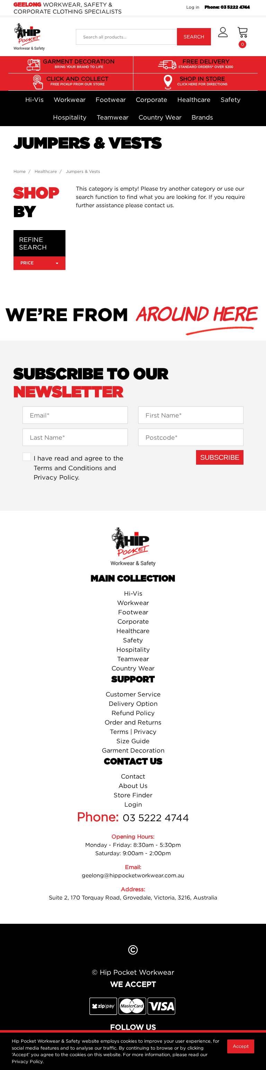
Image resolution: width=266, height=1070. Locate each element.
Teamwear (112, 117)
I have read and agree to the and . (78, 468)
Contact (133, 776)
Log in (192, 7)
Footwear (111, 99)
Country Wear (160, 117)
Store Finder (133, 795)
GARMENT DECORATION (79, 63)
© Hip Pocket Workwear (133, 972)
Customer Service (133, 694)
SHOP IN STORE (202, 81)
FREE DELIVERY (205, 63)
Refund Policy (133, 713)
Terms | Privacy (133, 731)
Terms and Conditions (68, 467)
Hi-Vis (34, 99)
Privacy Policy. (28, 1061)
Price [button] (27, 263)
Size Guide (133, 741)
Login (133, 804)
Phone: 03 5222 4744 (227, 7)
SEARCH (194, 36)
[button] (223, 37)
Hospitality (70, 117)
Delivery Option (133, 703)
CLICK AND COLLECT (77, 81)
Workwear (70, 99)
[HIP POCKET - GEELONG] (29, 36)
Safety (231, 99)
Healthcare (194, 99)
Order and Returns (133, 722)
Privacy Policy (56, 477)
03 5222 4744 (156, 818)
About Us (133, 785)
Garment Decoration (133, 750)
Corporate (151, 99)
